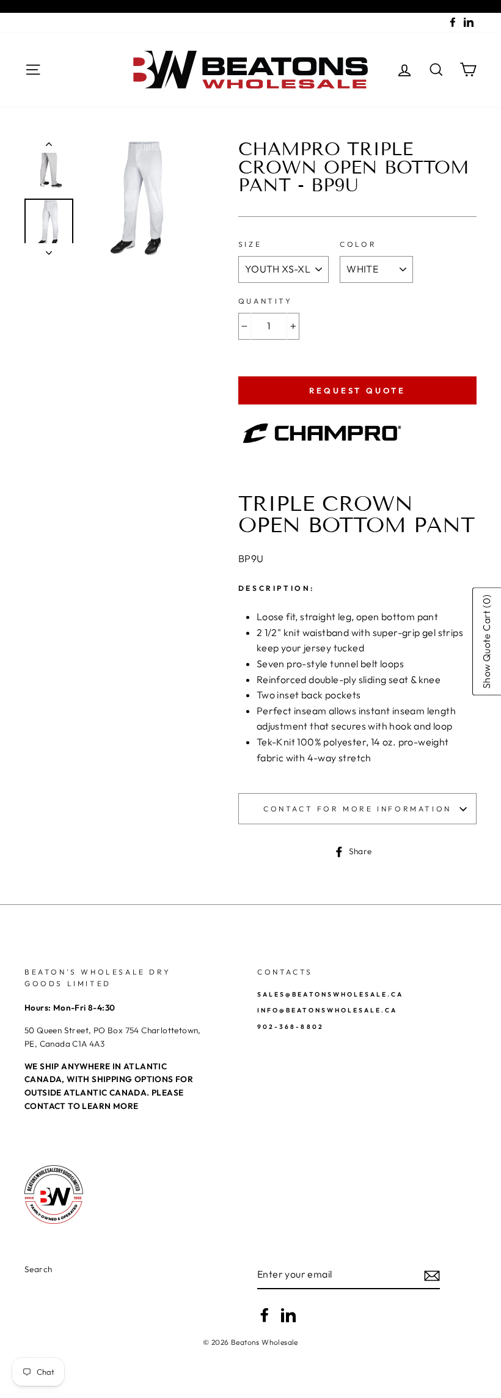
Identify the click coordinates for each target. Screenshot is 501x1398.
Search (38, 1269)
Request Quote (357, 390)
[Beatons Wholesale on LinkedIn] (288, 1315)
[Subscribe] (432, 1275)
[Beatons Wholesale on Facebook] (264, 1315)
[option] (139, 198)
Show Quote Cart (486, 642)
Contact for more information (357, 808)
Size (249, 244)
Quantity (265, 301)
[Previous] (48, 147)
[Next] (48, 249)
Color (358, 244)
